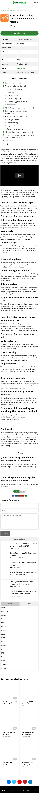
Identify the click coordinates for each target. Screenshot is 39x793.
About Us (4, 790)
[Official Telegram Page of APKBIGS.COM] (30, 782)
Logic (3, 634)
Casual (3, 626)
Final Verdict (9, 141)
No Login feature (13, 120)
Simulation (4, 657)
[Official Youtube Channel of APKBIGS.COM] (19, 782)
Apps (8, 8)
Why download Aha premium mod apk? (19, 132)
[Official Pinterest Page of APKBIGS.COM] (25, 782)
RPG (2, 653)
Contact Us (35, 790)
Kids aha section (12, 105)
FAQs (7, 144)
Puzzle (3, 645)
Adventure (4, 611)
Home (3, 8)
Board (3, 619)
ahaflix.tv (20, 52)
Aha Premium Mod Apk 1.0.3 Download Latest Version (15, 10)
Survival (4, 668)
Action (3, 607)
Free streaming (12, 123)
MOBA (3, 638)
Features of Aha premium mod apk (17, 116)
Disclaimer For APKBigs (15, 790)
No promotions (12, 126)
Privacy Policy (26, 790)
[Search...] (31, 1)
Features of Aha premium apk (15, 86)
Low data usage (12, 95)
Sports (3, 660)
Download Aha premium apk (15, 83)
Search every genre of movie (17, 102)
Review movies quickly (15, 129)
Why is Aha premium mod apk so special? (19, 108)
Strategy (4, 664)
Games (10, 603)
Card (2, 623)
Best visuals (11, 92)
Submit (5, 533)
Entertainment (15, 8)
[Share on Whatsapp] (26, 496)
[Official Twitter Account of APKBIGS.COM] (14, 782)
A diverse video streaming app (17, 89)
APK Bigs (12, 26)
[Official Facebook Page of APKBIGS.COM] (9, 782)
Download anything (14, 99)
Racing (3, 649)
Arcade (3, 615)
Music (3, 642)
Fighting (4, 630)
